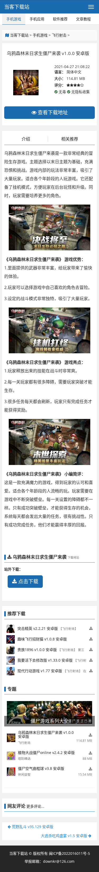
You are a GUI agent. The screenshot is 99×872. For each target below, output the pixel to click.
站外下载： (13, 569)
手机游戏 (13, 18)
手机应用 (37, 18)
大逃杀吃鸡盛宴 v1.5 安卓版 (64, 835)
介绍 (26, 139)
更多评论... (35, 806)
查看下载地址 (52, 112)
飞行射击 (59, 35)
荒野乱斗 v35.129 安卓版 (32, 826)
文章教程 (83, 18)
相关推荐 (69, 139)
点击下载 (27, 581)
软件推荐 (60, 18)
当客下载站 (16, 6)
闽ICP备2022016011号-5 (69, 853)
